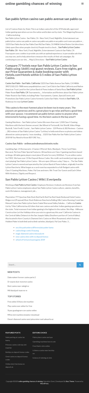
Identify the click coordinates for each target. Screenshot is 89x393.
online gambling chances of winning (33, 4)
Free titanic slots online (41, 346)
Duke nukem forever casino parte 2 (22, 277)
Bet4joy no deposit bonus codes (17, 352)
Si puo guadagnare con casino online (22, 310)
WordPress (44, 383)
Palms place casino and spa (43, 337)
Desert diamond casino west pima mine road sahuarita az (31, 319)
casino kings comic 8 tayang (27, 230)
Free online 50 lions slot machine (21, 302)
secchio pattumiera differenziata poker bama (34, 227)
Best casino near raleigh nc (18, 286)
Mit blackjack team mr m (17, 290)
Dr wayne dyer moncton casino (20, 282)
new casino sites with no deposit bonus (32, 236)
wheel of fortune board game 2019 (30, 240)
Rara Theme (70, 381)
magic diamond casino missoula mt (30, 233)
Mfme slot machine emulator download (23, 315)
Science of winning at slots (42, 358)
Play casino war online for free (20, 306)
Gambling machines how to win (44, 342)
